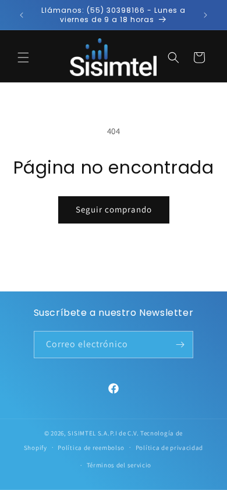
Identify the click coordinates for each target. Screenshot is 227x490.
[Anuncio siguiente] (205, 15)
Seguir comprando (114, 209)
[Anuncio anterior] (21, 15)
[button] (23, 57)
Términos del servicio (119, 465)
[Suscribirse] (180, 344)
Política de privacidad (169, 448)
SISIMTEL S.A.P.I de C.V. (103, 433)
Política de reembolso (91, 448)
